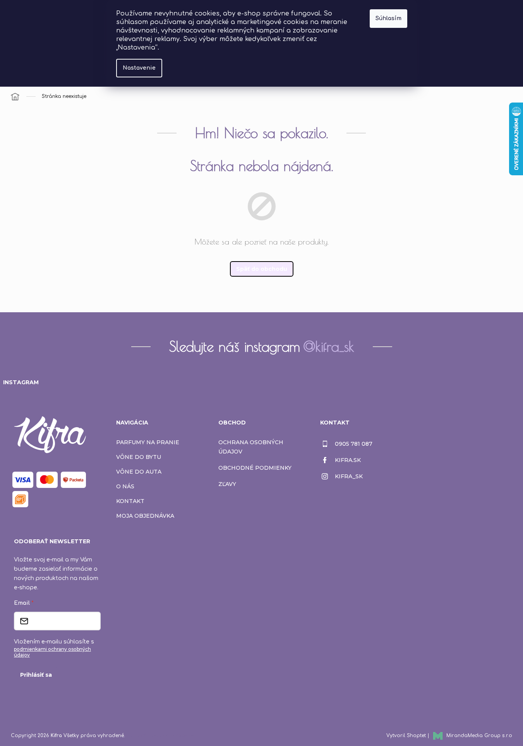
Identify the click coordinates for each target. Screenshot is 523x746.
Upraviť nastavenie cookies (160, 735)
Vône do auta (138, 471)
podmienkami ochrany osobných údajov (52, 652)
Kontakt (130, 501)
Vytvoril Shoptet (406, 735)
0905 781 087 (353, 443)
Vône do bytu (138, 456)
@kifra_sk (328, 346)
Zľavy (227, 484)
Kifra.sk (348, 460)
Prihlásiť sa (36, 674)
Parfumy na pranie (147, 442)
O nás (125, 486)
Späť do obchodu (261, 268)
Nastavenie (139, 68)
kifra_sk (349, 476)
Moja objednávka (145, 515)
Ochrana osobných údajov (250, 447)
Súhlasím (388, 18)
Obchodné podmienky (255, 467)
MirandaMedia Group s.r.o (479, 735)
